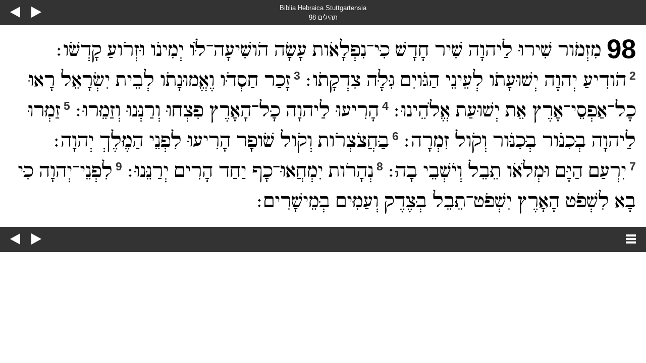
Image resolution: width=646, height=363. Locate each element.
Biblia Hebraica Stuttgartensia (323, 8)
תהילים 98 (323, 17)
